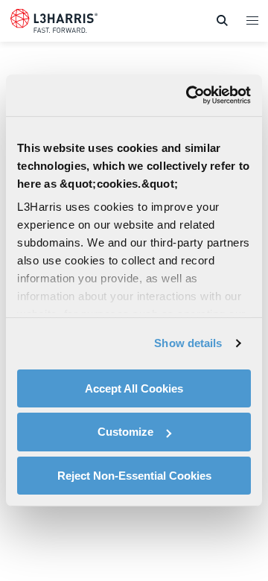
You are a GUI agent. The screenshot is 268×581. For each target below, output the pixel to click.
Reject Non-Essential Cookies (134, 475)
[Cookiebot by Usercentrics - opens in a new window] (189, 95)
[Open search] (222, 21)
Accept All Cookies (134, 387)
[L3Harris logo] (54, 24)
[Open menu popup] (252, 20)
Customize (125, 431)
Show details (188, 343)
